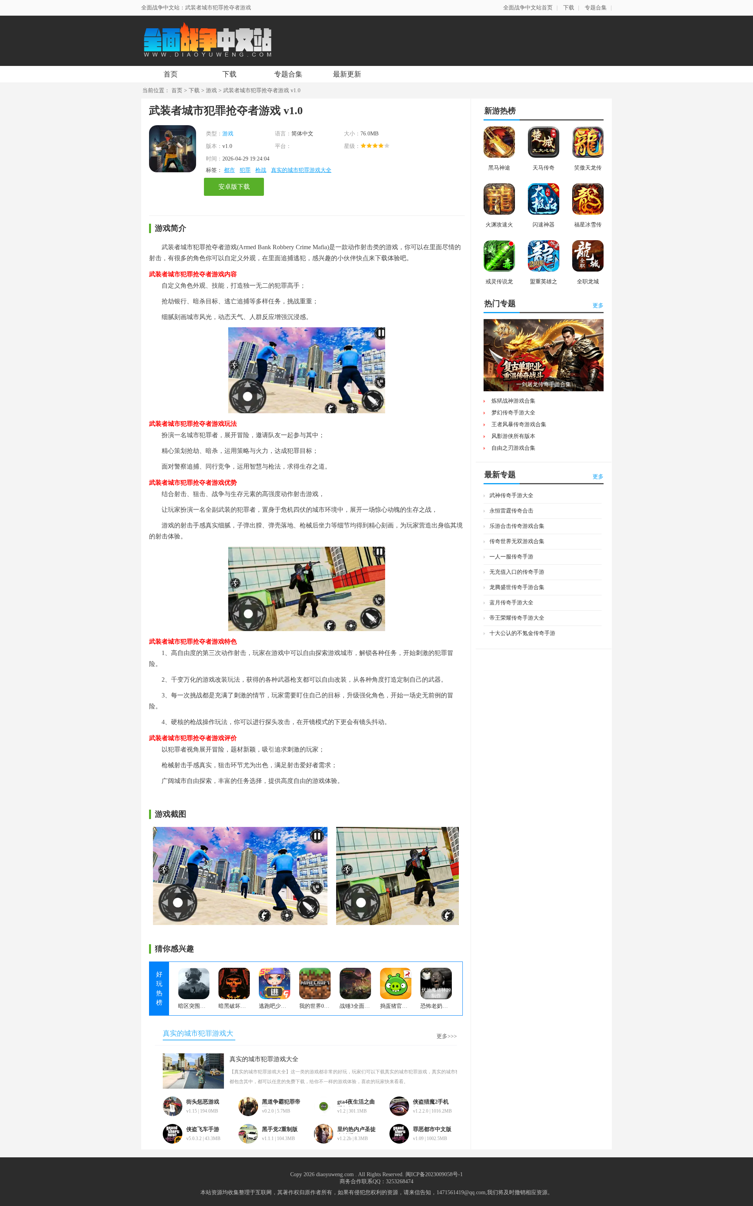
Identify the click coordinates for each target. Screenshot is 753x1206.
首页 (171, 74)
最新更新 (347, 74)
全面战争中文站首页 (528, 8)
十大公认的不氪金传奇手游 (522, 633)
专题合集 (596, 8)
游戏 (211, 90)
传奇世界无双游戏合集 (516, 541)
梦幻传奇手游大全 (513, 413)
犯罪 (245, 170)
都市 (229, 170)
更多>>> (447, 1036)
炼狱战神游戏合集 (513, 401)
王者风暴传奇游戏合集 (518, 424)
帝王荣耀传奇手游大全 (516, 618)
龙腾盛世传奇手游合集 (516, 587)
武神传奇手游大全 (511, 495)
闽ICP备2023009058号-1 (434, 1174)
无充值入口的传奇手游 (516, 572)
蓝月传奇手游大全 (511, 603)
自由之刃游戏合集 (513, 448)
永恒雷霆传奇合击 (511, 511)
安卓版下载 (234, 186)
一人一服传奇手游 (511, 557)
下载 (568, 8)
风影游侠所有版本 (513, 436)
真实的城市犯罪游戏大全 (301, 170)
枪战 (260, 170)
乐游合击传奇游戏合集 (516, 526)
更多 (598, 305)
